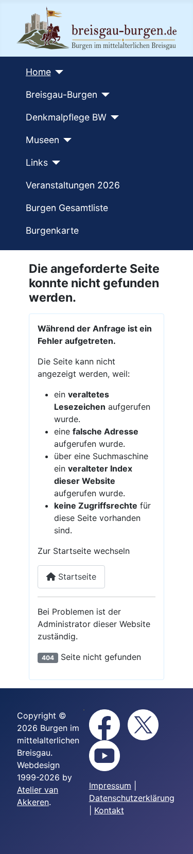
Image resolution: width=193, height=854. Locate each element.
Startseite (76, 576)
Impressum (110, 785)
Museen (42, 139)
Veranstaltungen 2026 (73, 185)
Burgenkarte (52, 230)
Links (37, 162)
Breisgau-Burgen (61, 94)
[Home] (57, 72)
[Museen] (65, 140)
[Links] (54, 163)
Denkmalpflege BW (66, 117)
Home (38, 71)
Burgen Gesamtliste (67, 207)
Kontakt (109, 810)
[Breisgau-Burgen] (103, 95)
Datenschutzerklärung (131, 798)
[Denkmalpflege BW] (113, 117)
